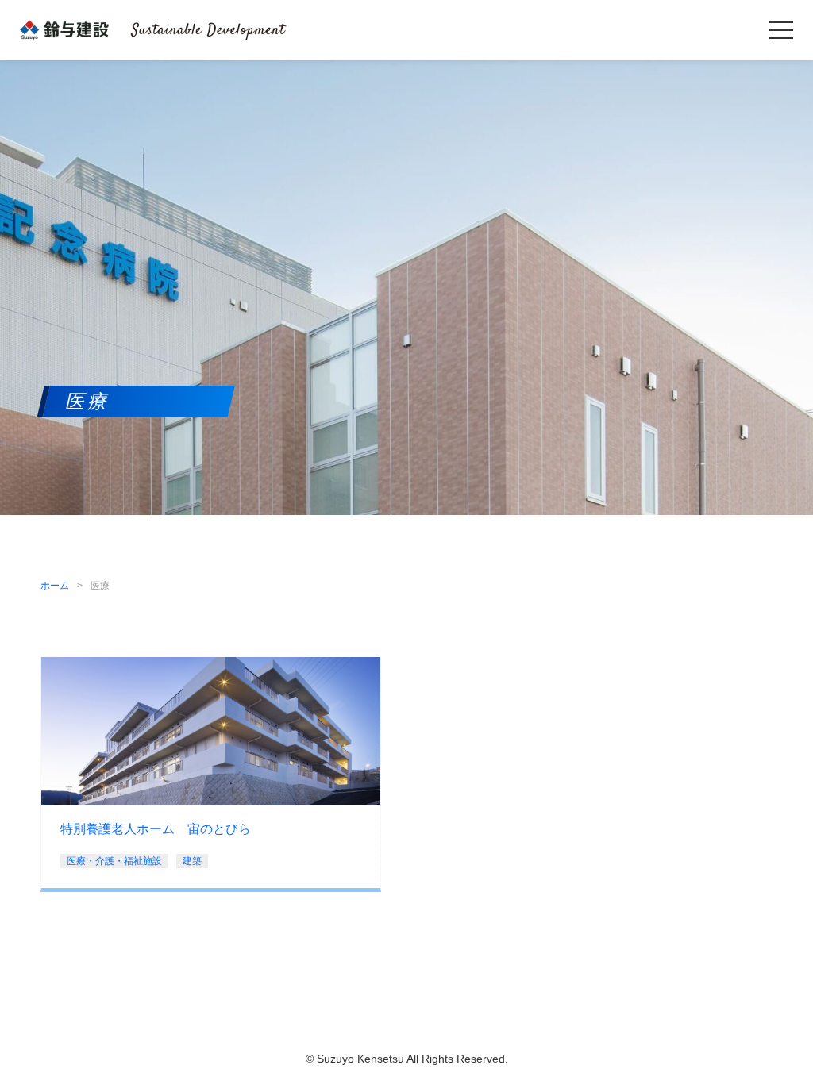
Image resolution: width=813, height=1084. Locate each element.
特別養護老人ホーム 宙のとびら (155, 829)
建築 (192, 861)
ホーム (54, 585)
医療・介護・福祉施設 (114, 861)
